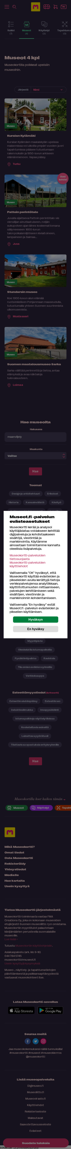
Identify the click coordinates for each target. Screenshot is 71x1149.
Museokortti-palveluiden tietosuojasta (27, 556)
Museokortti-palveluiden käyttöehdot (27, 564)
